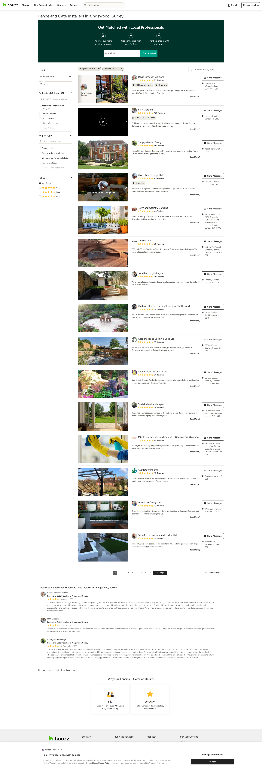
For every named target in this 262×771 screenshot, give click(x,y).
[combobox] (104, 5)
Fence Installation (49, 148)
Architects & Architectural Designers (53, 107)
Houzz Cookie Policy (101, 763)
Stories (60, 5)
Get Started (149, 53)
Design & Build (48, 118)
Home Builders (48, 128)
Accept (212, 761)
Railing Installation (49, 163)
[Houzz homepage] (10, 5)
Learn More (71, 670)
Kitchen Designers (50, 123)
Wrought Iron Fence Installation (55, 158)
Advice (73, 5)
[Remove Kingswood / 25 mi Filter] (99, 69)
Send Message (214, 77)
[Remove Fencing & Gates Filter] (121, 69)
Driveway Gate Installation (53, 153)
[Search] (85, 5)
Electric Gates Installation (53, 168)
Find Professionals (43, 5)
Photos (25, 5)
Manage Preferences (212, 754)
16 (151, 573)
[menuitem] (26, 5)
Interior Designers (49, 113)
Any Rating (46, 183)
